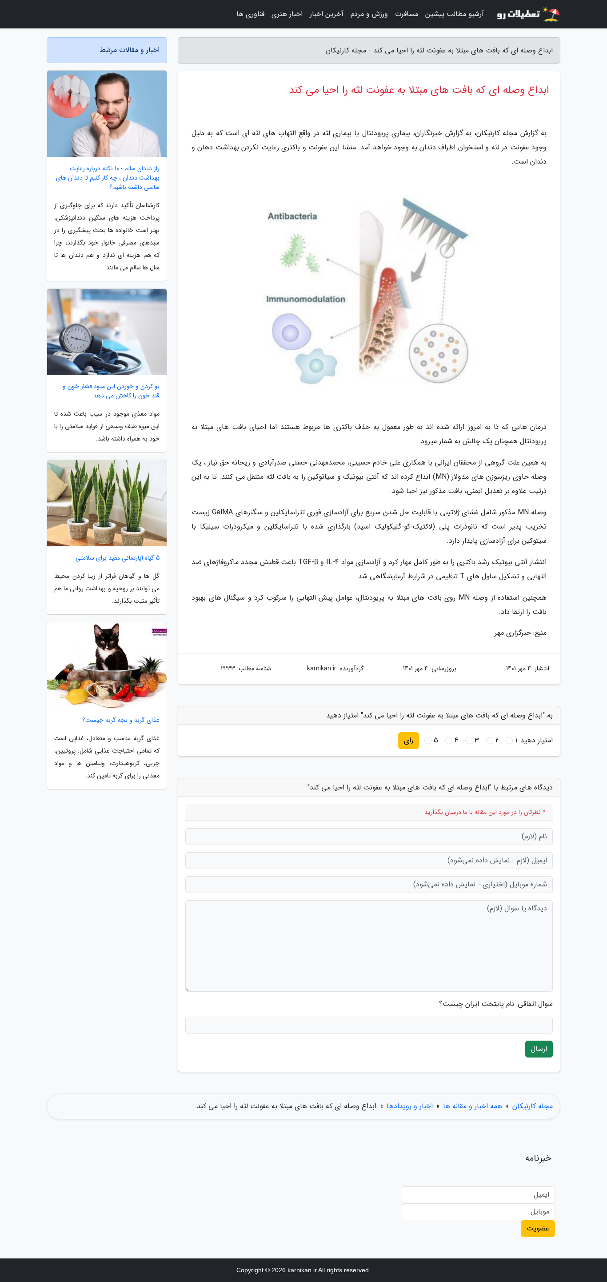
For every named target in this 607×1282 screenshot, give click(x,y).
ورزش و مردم (369, 14)
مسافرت (406, 14)
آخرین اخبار (326, 14)
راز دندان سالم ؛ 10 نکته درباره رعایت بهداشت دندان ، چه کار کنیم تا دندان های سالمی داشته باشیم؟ (108, 178)
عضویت (538, 1228)
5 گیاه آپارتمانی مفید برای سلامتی (118, 558)
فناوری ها (250, 14)
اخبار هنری (287, 14)
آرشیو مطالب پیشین (454, 14)
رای (408, 740)
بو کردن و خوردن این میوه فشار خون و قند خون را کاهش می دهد (111, 391)
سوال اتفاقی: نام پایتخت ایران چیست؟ (496, 1004)
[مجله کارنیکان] (527, 14)
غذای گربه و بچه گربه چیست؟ (121, 720)
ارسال (539, 1048)
